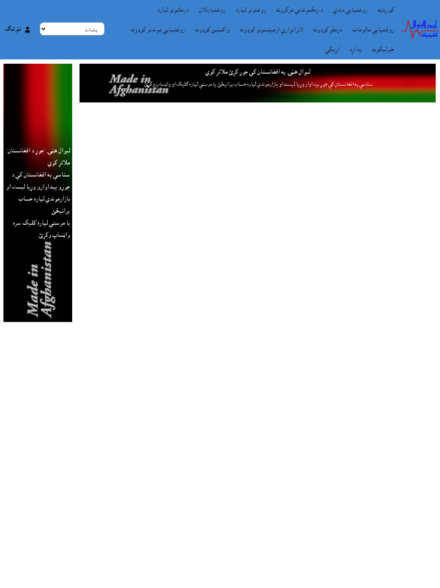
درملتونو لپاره (173, 10)
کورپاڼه (386, 10)
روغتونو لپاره (251, 10)
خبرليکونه (383, 49)
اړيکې (332, 49)
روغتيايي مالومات (373, 30)
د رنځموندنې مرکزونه (299, 10)
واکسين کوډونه (212, 30)
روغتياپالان (212, 10)
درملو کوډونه (327, 30)
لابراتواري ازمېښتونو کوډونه (271, 30)
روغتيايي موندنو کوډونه (158, 30)
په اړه (356, 49)
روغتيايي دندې (350, 10)
